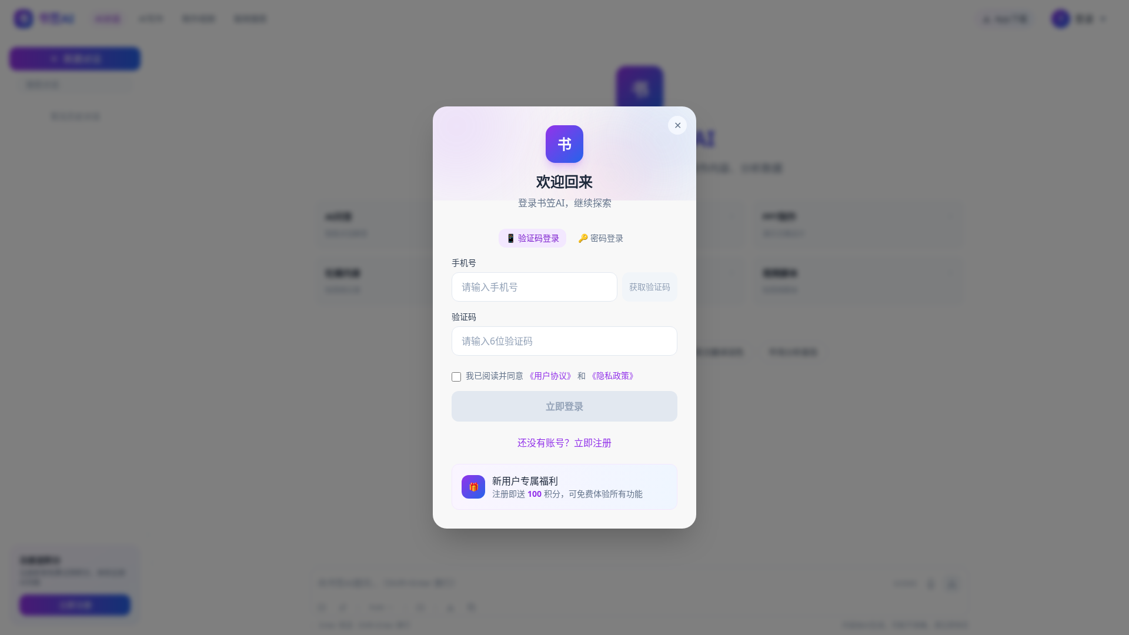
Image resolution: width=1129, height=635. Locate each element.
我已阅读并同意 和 (551, 375)
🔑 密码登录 (600, 237)
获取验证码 (649, 286)
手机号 (464, 262)
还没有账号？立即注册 (564, 442)
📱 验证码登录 (532, 237)
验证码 (464, 316)
